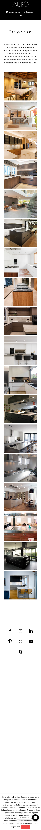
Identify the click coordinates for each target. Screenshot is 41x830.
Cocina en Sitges (30, 757)
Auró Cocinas (20, 4)
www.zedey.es (11, 707)
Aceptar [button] (25, 827)
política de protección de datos (11, 718)
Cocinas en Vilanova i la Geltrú (29, 779)
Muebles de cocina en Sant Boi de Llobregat (30, 787)
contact (10, 713)
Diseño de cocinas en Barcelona (30, 713)
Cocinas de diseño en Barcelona (29, 693)
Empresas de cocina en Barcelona (29, 746)
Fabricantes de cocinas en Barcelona (29, 706)
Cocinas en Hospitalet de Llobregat (29, 767)
